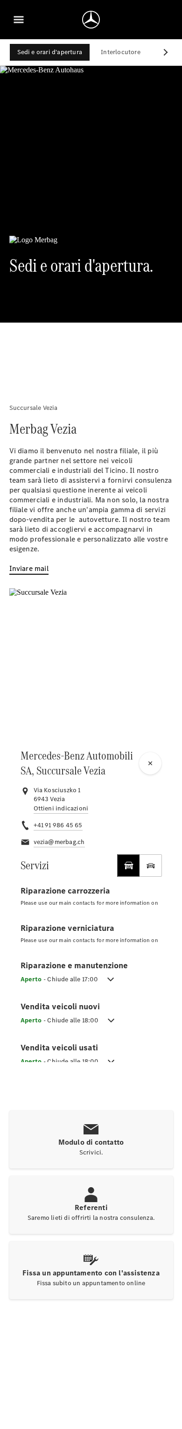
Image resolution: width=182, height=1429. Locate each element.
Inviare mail (29, 568)
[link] (61, 808)
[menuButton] (18, 19)
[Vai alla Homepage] (91, 19)
